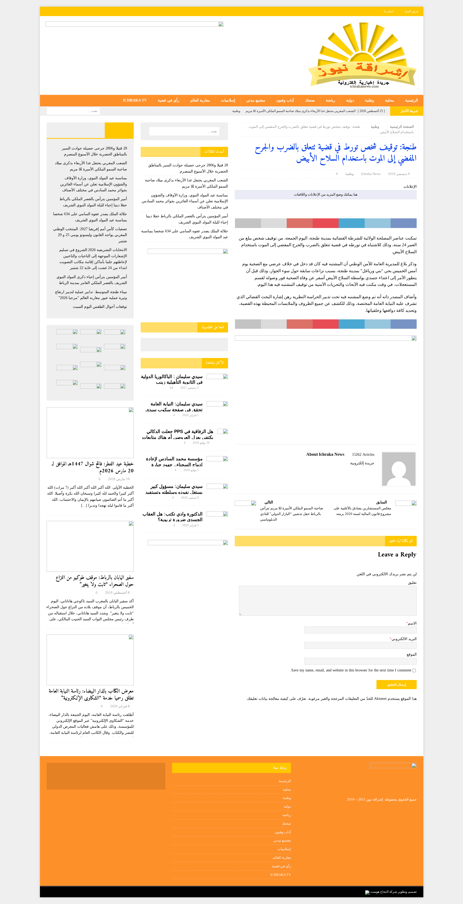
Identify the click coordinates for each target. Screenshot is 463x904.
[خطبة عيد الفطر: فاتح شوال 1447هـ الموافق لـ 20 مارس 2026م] (90, 432)
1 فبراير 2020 (190, 415)
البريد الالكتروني (404, 639)
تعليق (412, 583)
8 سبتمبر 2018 (190, 497)
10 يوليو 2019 (201, 442)
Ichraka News (370, 174)
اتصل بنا (389, 11)
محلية (389, 100)
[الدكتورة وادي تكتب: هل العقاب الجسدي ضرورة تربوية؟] (217, 518)
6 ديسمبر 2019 (399, 174)
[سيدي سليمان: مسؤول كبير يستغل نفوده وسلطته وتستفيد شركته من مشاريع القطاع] (217, 490)
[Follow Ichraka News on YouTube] (357, 472)
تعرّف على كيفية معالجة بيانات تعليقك (276, 699)
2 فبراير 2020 (190, 525)
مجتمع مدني (255, 100)
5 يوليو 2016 (191, 470)
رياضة (330, 100)
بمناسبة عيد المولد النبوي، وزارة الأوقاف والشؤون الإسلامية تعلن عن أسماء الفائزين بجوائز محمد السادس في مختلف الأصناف (185, 201)
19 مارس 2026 (119, 479)
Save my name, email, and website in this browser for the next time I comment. (350, 670)
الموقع (412, 654)
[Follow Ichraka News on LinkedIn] (348, 472)
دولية (350, 100)
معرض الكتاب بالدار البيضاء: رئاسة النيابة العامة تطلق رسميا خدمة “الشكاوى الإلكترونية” (91, 695)
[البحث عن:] (73, 111)
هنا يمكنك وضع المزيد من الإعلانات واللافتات (325, 194)
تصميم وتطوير (407, 892)
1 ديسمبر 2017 (189, 387)
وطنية (369, 100)
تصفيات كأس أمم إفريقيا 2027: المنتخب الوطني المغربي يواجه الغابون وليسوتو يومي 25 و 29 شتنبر (90, 235)
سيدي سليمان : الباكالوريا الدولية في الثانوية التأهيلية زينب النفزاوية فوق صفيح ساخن (172, 382)
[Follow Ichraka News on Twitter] (365, 472)
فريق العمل (411, 11)
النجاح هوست (379, 892)
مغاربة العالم (200, 100)
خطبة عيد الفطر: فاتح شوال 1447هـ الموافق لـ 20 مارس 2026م (93, 468)
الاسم (412, 623)
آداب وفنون (285, 100)
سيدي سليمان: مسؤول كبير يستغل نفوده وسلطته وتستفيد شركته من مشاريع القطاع (174, 492)
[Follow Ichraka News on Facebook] (372, 472)
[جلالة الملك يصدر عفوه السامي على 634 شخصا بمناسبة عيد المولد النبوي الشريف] (91, 353)
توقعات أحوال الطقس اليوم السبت (100, 307)
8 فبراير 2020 (120, 706)
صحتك (310, 100)
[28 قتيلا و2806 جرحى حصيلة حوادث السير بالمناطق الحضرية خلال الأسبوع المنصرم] (114, 335)
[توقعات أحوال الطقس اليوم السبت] (114, 389)
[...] (84, 505)
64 (171, 387)
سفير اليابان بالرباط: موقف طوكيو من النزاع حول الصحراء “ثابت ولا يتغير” (95, 581)
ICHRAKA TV (135, 100)
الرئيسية (411, 100)
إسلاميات (228, 100)
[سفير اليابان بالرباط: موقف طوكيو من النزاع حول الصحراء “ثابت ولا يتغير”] (90, 546)
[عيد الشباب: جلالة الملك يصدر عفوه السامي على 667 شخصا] (67, 388)
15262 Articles (363, 455)
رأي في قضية (168, 100)
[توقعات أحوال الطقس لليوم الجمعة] (91, 389)
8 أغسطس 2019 (117, 593)
